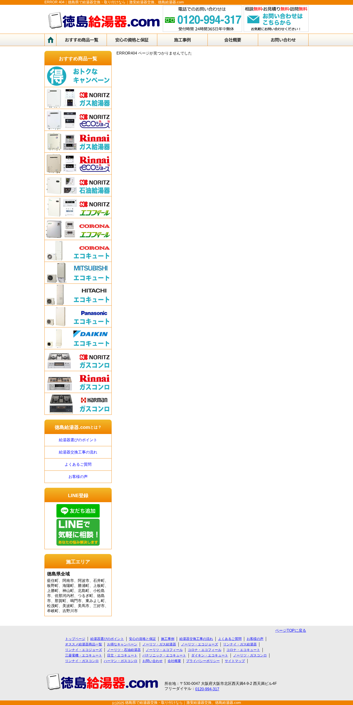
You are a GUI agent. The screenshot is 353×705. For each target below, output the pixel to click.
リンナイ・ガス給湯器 (240, 644)
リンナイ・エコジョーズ (83, 650)
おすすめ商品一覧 (78, 58)
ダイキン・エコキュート (209, 655)
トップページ (75, 639)
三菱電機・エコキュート (83, 655)
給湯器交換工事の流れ (78, 452)
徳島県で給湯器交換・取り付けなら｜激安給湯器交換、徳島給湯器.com (183, 702)
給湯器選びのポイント (78, 440)
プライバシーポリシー (203, 661)
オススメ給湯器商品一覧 (83, 644)
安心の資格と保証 (142, 639)
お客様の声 (78, 477)
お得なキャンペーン (122, 644)
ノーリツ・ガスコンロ (250, 655)
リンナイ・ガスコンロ (82, 661)
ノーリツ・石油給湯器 (124, 650)
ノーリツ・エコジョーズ (199, 644)
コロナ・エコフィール (204, 650)
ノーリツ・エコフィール (164, 650)
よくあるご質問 (78, 464)
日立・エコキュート (122, 655)
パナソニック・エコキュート (164, 655)
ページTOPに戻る (290, 630)
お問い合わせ (152, 661)
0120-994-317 (207, 689)
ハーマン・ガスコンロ (120, 661)
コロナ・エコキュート (243, 650)
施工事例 (167, 639)
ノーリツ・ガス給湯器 (159, 644)
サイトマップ (235, 661)
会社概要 (174, 661)
